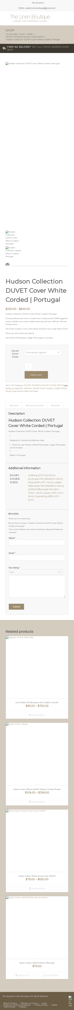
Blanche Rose (31, 391)
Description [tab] (13, 405)
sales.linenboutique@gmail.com (41, 8)
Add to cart (36, 374)
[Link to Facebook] (47, 999)
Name (12, 538)
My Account (38, 2)
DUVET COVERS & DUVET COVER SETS (43, 385)
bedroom (28, 388)
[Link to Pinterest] (57, 999)
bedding (10, 388)
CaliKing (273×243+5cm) (41, 475)
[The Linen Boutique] (31, 18)
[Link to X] (52, 999)
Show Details (51, 975)
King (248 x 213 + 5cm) (40, 482)
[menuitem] (37, 3)
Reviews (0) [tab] (55, 405)
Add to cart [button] (23, 975)
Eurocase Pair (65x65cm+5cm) (45, 478)
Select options (38, 715)
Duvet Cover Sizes (15, 354)
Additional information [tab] (35, 405)
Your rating (14, 567)
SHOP (10, 30)
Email (12, 553)
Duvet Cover (39, 388)
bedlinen (19, 388)
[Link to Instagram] (63, 999)
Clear (66, 386)
